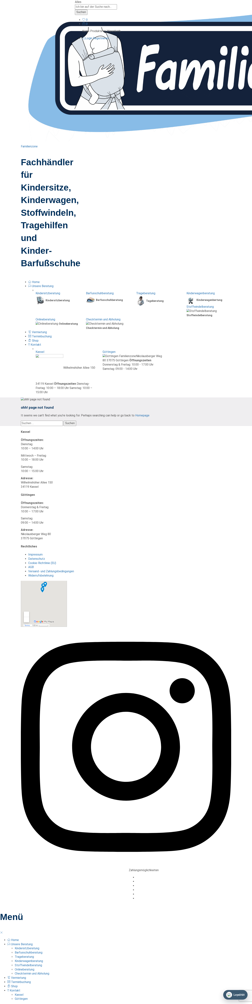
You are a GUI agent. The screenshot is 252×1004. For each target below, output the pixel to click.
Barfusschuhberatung (100, 293)
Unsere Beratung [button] (42, 286)
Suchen (81, 12)
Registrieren (101, 38)
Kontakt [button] (35, 344)
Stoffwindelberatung (200, 306)
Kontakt (14, 990)
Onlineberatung (45, 319)
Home (35, 282)
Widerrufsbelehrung (40, 575)
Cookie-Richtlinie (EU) (42, 563)
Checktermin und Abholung (103, 319)
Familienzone (29, 146)
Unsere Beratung (21, 944)
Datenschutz (36, 559)
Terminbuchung (41, 336)
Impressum (35, 554)
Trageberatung (145, 293)
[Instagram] (126, 866)
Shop (35, 340)
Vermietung (39, 332)
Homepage (142, 415)
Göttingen (109, 352)
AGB (31, 567)
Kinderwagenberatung (201, 293)
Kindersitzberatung (48, 293)
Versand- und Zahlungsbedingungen (51, 571)
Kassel (40, 352)
